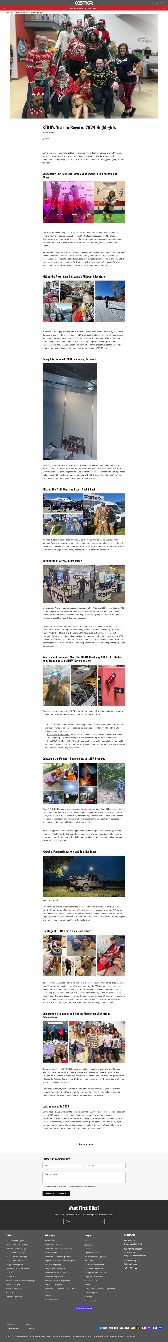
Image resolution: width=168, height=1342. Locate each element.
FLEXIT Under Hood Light (58, 734)
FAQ (86, 1241)
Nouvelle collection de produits (57, 1281)
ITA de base (89, 1261)
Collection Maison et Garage (56, 1273)
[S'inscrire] (101, 1221)
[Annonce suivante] (163, 8)
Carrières (88, 1297)
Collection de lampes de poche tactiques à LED (62, 1290)
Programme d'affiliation (93, 1277)
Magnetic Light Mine (14, 1297)
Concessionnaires (91, 1281)
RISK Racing (59, 809)
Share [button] (47, 139)
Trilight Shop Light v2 (14, 1265)
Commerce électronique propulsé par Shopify (35, 1336)
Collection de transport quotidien (58, 1257)
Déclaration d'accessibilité (94, 1265)
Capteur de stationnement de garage (20, 1281)
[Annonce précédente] (4, 8)
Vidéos (87, 1249)
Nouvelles (88, 1245)
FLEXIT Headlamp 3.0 (56, 725)
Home (8, 13)
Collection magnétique (54, 1277)
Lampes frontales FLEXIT (55, 1269)
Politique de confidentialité (95, 1273)
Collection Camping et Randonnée (58, 1249)
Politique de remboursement (62, 1336)
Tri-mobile (10, 1277)
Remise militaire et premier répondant (99, 1289)
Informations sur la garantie (95, 1257)
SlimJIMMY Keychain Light (59, 741)
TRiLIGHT (9, 1273)
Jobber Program (90, 1293)
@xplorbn (55, 900)
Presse (87, 1285)
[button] (4, 2)
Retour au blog (86, 1144)
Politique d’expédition (117, 1336)
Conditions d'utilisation (93, 1269)
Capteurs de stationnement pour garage (61, 1261)
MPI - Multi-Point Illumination (17, 1269)
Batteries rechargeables (54, 1285)
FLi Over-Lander (68, 345)
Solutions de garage (53, 1265)
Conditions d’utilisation (100, 1336)
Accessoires (50, 1241)
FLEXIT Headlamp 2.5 (14, 1261)
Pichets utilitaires (52, 1300)
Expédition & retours (92, 1253)
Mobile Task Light (13, 1285)
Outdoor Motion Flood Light (17, 1257)
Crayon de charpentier (14, 1289)
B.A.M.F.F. (9, 1293)
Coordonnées (131, 1336)
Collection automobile (54, 1245)
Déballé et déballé (52, 1296)
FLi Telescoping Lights (15, 1241)
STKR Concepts (16, 1336)
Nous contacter (90, 1301)
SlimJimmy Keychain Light (16, 1249)
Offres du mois (51, 1253)
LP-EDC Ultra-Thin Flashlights (17, 1245)
